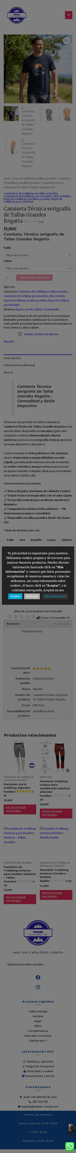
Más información (55, 596)
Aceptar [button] (15, 596)
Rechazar (32, 596)
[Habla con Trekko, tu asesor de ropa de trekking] (71, 1130)
